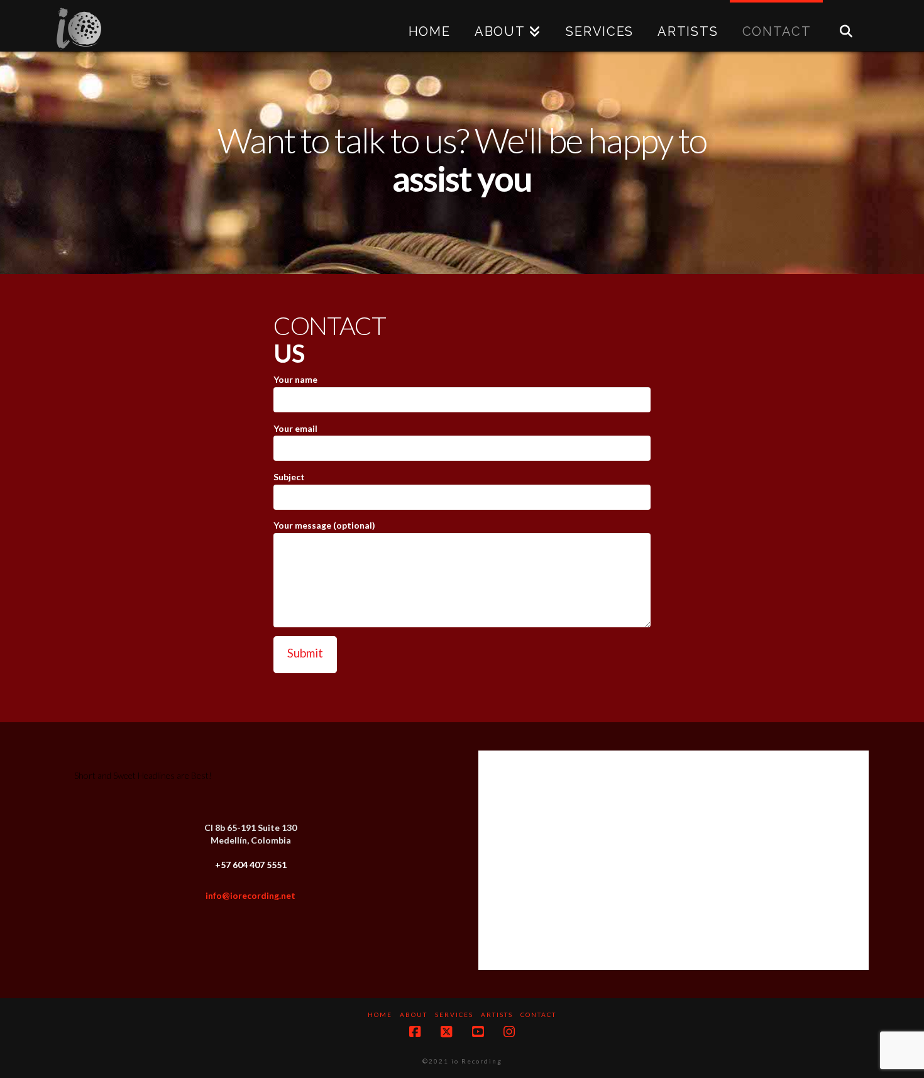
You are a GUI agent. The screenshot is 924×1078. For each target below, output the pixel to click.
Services (454, 1014)
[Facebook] (415, 1031)
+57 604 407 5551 (251, 864)
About (413, 1014)
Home (380, 1014)
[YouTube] (477, 1031)
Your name (295, 379)
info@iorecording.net (250, 895)
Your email (295, 428)
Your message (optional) (324, 525)
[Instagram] (509, 1031)
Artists (497, 1014)
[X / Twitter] (446, 1031)
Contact (538, 1014)
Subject (289, 476)
